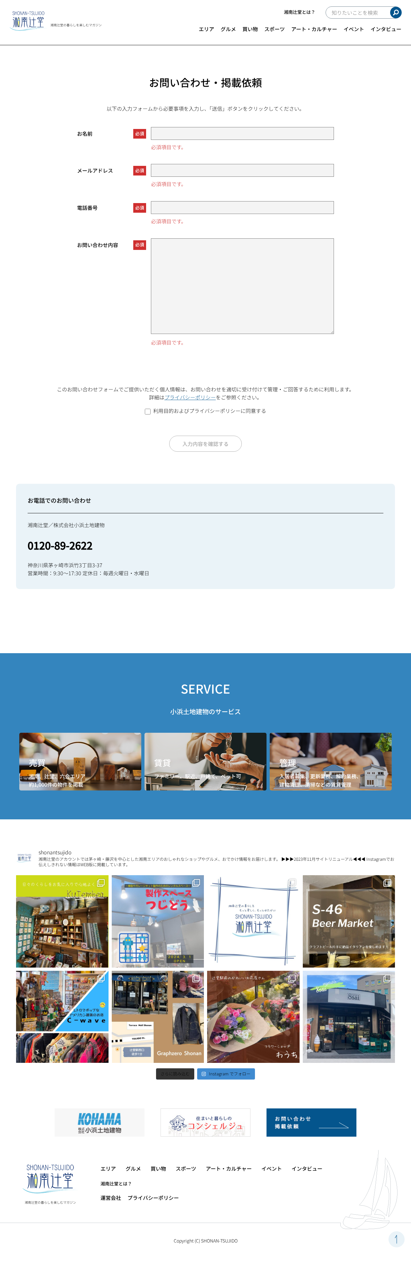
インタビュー (386, 29)
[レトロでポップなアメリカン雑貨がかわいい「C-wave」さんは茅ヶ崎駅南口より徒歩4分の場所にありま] (62, 1017)
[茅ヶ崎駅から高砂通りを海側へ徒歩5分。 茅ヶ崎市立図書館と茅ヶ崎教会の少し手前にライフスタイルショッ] (62, 921)
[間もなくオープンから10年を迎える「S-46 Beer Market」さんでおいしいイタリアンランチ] (349, 921)
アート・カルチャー (314, 29)
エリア (206, 29)
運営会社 (111, 1197)
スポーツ (274, 29)
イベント (354, 29)
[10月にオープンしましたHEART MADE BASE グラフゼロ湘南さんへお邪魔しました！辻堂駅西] (158, 1017)
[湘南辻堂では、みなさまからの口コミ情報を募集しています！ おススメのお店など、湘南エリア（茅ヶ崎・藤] (253, 921)
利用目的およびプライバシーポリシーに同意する (209, 410)
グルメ (228, 29)
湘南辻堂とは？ (299, 12)
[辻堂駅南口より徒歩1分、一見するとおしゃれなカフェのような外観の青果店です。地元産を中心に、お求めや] (349, 1017)
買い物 (250, 29)
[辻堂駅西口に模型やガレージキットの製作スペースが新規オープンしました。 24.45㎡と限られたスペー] (158, 921)
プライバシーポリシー (190, 397)
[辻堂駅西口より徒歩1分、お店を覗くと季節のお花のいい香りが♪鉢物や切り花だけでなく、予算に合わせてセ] (253, 1017)
